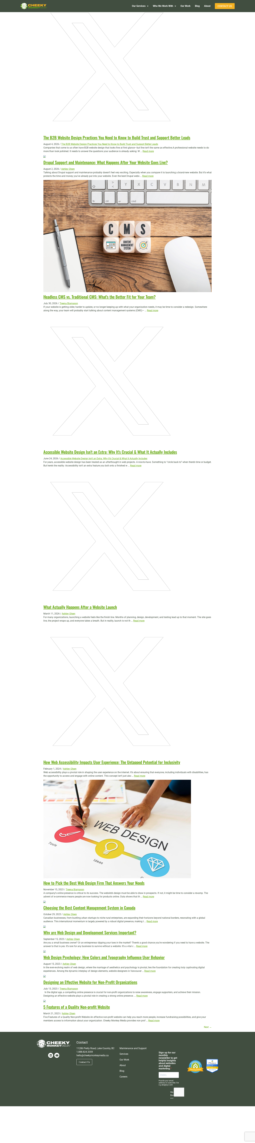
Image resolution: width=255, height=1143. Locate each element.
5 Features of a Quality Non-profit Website (76, 1007)
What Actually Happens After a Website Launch (80, 607)
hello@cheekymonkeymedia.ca (92, 1055)
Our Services (139, 6)
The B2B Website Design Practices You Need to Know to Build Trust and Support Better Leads (116, 137)
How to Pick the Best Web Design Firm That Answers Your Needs (93, 883)
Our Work (185, 6)
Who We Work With (163, 6)
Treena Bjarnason (69, 303)
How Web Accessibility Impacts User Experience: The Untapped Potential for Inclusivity (111, 762)
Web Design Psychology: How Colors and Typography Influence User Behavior (104, 957)
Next (208, 1027)
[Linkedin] (50, 1055)
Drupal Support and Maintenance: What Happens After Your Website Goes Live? (105, 162)
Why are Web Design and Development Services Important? (89, 932)
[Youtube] (56, 1055)
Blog (197, 6)
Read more (148, 151)
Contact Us (225, 6)
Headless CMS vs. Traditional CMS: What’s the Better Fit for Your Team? (99, 297)
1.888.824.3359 (84, 1051)
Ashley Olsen (68, 169)
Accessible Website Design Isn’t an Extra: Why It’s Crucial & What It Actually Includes (110, 452)
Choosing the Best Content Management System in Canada (89, 908)
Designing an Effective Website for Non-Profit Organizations (90, 982)
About (207, 6)
